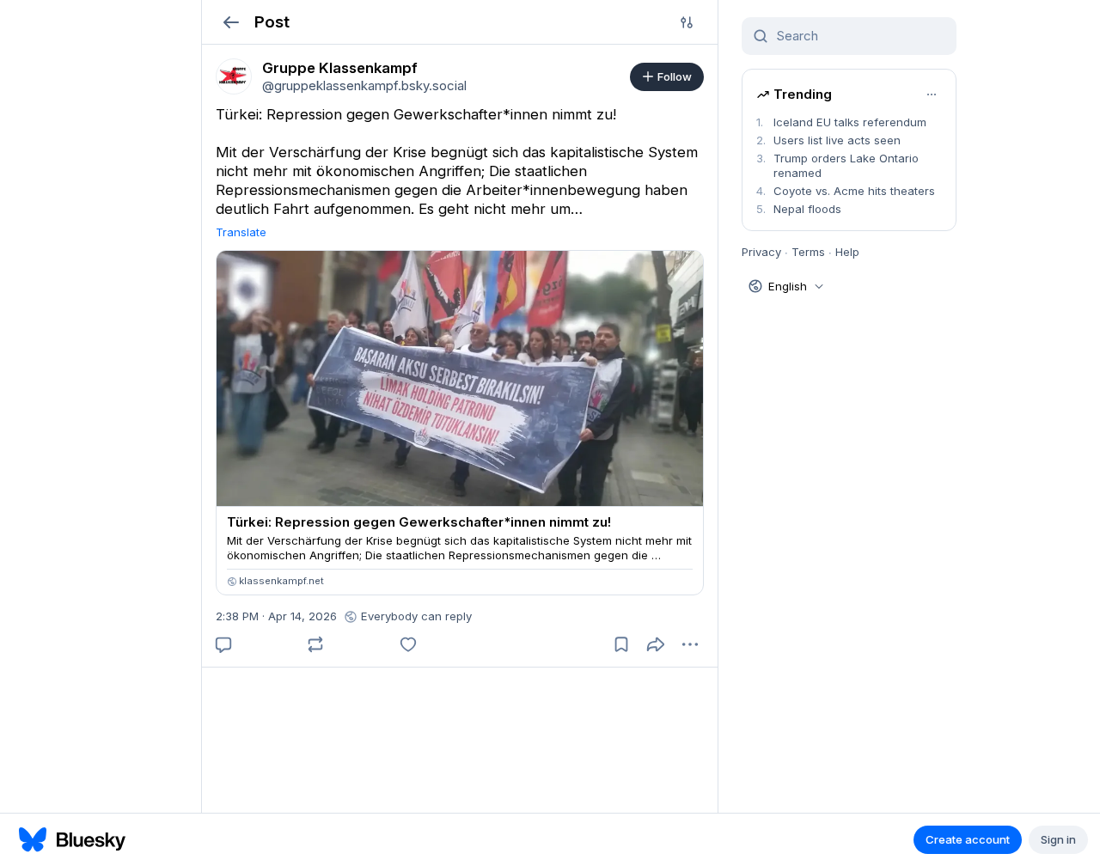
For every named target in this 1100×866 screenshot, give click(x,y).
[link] (234, 76)
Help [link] (847, 252)
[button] (231, 22)
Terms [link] (808, 252)
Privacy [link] (761, 252)
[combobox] (859, 36)
